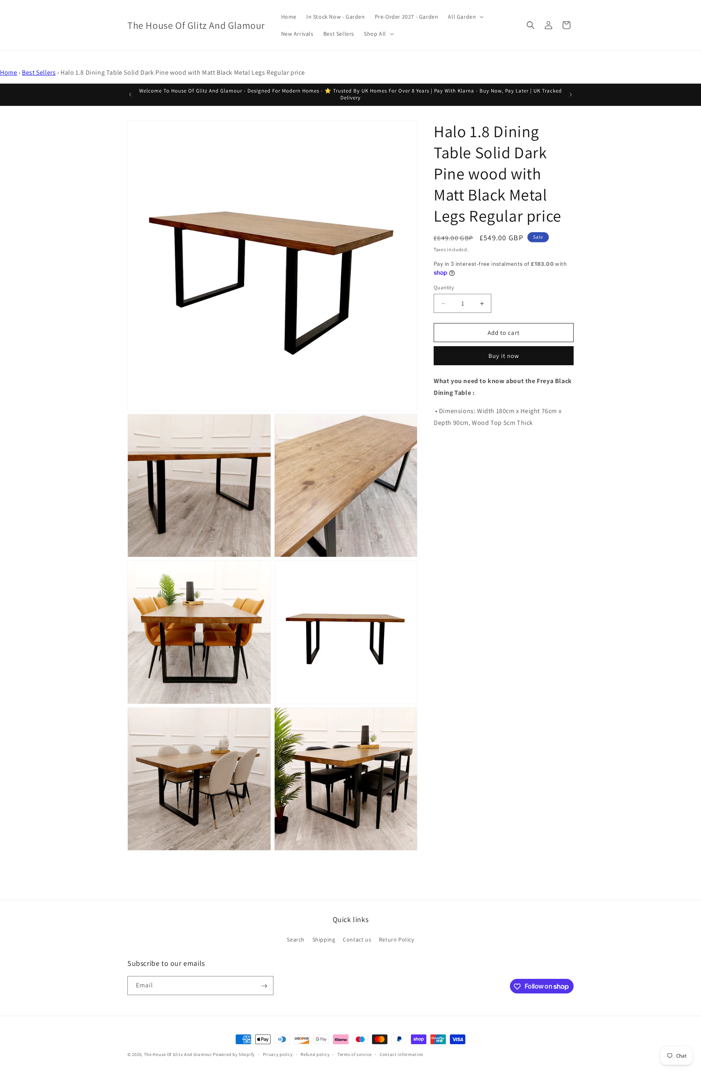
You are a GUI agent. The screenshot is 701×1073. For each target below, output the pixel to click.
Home (8, 72)
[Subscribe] (264, 985)
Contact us (357, 939)
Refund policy (315, 1054)
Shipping (323, 939)
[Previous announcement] (130, 94)
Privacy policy (278, 1054)
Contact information (402, 1054)
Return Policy (396, 939)
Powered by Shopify (234, 1054)
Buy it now (503, 356)
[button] (465, 16)
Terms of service (355, 1054)
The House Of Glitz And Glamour (178, 1054)
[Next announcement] (571, 94)
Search (296, 939)
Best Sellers (39, 72)
